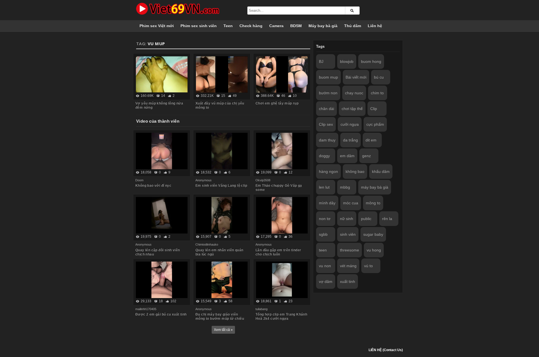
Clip (373, 108)
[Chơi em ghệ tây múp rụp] (282, 74)
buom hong (371, 61)
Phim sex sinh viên (199, 26)
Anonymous (203, 180)
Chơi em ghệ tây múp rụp (276, 103)
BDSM (296, 26)
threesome (349, 250)
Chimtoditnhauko (206, 244)
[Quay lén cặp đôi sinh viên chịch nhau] (162, 215)
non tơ (324, 218)
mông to (373, 203)
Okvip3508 (262, 180)
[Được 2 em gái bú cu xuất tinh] (162, 280)
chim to (377, 93)
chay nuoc (354, 93)
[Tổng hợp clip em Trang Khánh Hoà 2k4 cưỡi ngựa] (282, 280)
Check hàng (250, 26)
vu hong (374, 250)
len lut (324, 187)
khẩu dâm (381, 171)
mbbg (345, 187)
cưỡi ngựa (350, 124)
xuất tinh (347, 281)
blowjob (346, 61)
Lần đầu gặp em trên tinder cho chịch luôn (278, 252)
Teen (228, 26)
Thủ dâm (352, 26)
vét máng (348, 266)
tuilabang (261, 309)
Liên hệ (375, 26)
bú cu (379, 77)
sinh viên (348, 234)
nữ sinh (346, 218)
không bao (355, 171)
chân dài (326, 108)
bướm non (328, 93)
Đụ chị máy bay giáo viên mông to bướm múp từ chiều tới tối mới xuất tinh (219, 318)
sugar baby (373, 234)
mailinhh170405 (145, 309)
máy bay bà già (374, 187)
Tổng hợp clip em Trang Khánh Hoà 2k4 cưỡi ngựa (281, 316)
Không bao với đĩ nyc (153, 185)
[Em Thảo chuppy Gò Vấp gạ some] (282, 151)
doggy (324, 156)
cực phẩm (375, 124)
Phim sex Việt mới (157, 26)
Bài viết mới (356, 77)
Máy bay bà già (323, 26)
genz (366, 156)
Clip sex (326, 124)
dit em (371, 140)
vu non (325, 266)
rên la (387, 218)
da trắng (350, 140)
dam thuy (327, 140)
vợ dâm (325, 281)
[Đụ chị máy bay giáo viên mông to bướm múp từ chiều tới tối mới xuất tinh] (222, 280)
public (366, 218)
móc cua (350, 203)
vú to (368, 266)
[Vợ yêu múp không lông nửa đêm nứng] (162, 74)
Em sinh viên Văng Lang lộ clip (221, 185)
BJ (321, 61)
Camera (276, 26)
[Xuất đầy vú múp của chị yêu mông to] (222, 74)
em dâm (347, 156)
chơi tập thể (352, 108)
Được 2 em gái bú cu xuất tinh (161, 314)
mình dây (327, 203)
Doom (139, 180)
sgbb (323, 234)
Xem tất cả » (223, 330)
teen (323, 250)
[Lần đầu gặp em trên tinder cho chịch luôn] (282, 215)
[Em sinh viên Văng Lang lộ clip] (222, 151)
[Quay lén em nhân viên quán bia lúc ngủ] (222, 215)
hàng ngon (328, 171)
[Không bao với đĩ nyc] (162, 151)
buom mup (328, 77)
